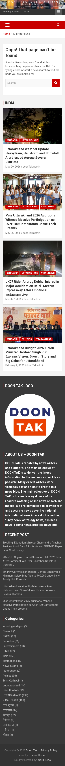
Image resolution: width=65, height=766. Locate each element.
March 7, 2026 (13, 299)
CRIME (6, 636)
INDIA (9, 103)
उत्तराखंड (7, 710)
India (5, 656)
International (10, 661)
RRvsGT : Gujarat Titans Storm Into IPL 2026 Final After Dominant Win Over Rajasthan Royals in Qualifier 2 (32, 561)
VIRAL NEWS (48, 206)
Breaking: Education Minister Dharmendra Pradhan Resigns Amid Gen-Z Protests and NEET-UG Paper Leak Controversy (32, 546)
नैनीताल (6, 720)
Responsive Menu (58, 12)
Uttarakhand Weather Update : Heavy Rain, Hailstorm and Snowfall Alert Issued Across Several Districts (29, 590)
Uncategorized (11, 685)
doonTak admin (31, 166)
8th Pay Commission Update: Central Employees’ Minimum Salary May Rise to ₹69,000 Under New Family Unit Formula (31, 575)
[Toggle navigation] (7, 25)
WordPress (44, 760)
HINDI (6, 651)
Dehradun (12, 140)
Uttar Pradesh (11, 690)
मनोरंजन (7, 730)
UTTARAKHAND (29, 140)
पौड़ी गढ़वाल (8, 725)
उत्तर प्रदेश (8, 705)
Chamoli (7, 631)
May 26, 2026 (13, 232)
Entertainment (11, 646)
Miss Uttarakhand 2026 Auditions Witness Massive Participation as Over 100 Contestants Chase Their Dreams (30, 604)
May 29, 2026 (13, 166)
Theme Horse (37, 755)
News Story (9, 665)
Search (56, 83)
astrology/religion (13, 626)
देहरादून (6, 715)
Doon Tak (31, 750)
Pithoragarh (9, 670)
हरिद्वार (6, 734)
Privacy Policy (49, 750)
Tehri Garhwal (11, 680)
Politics (26, 339)
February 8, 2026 (14, 365)
